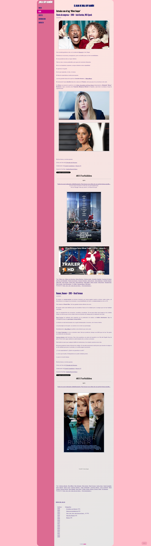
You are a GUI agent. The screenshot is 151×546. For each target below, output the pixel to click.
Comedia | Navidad (96, 279)
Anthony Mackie (63, 486)
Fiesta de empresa (72, 280)
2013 (58, 530)
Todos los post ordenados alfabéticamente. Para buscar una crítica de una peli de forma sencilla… (83, 184)
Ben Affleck (67, 329)
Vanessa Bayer (81, 284)
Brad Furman (59, 317)
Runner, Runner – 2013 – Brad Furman (69, 293)
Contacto (41, 23)
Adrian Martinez (79, 279)
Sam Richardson (67, 284)
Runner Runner (64, 489)
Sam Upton (78, 489)
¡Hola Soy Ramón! (46, 2)
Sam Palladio (72, 489)
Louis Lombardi (104, 487)
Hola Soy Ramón (70, 515)
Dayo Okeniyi (59, 487)
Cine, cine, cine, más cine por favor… (75, 513)
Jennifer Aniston (107, 280)
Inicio (40, 8)
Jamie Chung (91, 280)
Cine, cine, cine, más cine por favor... (72, 285)
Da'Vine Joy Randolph (61, 280)
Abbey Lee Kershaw (70, 279)
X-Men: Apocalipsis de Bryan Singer (85, 85)
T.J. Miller (74, 284)
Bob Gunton (85, 486)
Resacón (81, 52)
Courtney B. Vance (106, 279)
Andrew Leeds (87, 279)
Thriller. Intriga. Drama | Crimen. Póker (91, 489)
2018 (58, 521)
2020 (58, 518)
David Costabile (107, 486)
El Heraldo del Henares (71, 162)
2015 (58, 526)
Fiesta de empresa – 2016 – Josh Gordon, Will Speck (74, 14)
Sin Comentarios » (86, 285)
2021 (58, 517)
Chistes (41, 15)
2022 (58, 515)
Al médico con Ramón (71, 509)
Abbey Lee (61, 279)
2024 (58, 512)
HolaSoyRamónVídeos (71, 169)
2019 (58, 520)
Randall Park (108, 282)
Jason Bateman (99, 280)
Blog (40, 12)
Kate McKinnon (79, 282)
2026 (58, 508)
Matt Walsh (87, 282)
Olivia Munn (88, 78)
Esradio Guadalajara (69, 165)
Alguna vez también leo (72, 511)
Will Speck (87, 284)
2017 (58, 523)
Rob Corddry (59, 284)
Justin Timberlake (62, 332)
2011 (58, 533)
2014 (58, 528)
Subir (144, 543)
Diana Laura (67, 487)
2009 (58, 536)
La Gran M (84, 544)
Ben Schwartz (77, 486)
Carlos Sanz (99, 486)
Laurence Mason (94, 487)
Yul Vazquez (105, 489)
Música (68, 517)
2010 (58, 535)
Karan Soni (72, 282)
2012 (58, 531)
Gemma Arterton (60, 337)
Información (42, 19)
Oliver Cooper (93, 282)
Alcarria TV (78, 165)
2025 (58, 510)
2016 (58, 525)
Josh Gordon (65, 282)
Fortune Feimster (82, 280)
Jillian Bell (58, 282)
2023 (58, 513)
